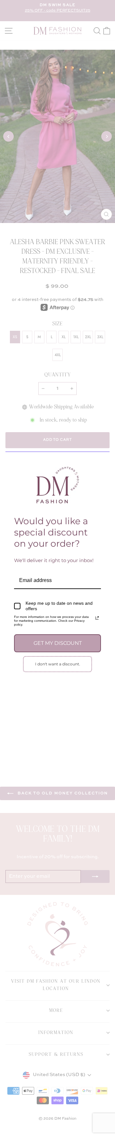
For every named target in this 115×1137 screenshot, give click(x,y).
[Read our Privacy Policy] (97, 618)
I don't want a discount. (57, 664)
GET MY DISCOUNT (58, 643)
